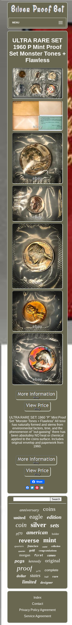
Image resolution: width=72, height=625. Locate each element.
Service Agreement (37, 616)
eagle (36, 516)
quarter (21, 551)
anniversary (29, 510)
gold (32, 550)
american (37, 532)
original (52, 560)
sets (54, 525)
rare (55, 576)
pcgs (20, 561)
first (38, 555)
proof (24, 568)
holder (55, 533)
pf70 (19, 533)
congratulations (48, 550)
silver (38, 524)
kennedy (35, 561)
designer (46, 582)
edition (54, 517)
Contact (37, 603)
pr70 (38, 571)
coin (21, 524)
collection (55, 546)
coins (49, 509)
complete (51, 570)
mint (49, 540)
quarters (19, 546)
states (35, 575)
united (19, 517)
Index (37, 597)
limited (29, 581)
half (46, 576)
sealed (44, 547)
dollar (21, 576)
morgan (24, 555)
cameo (51, 555)
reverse (29, 540)
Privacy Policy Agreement (37, 610)
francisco (33, 546)
